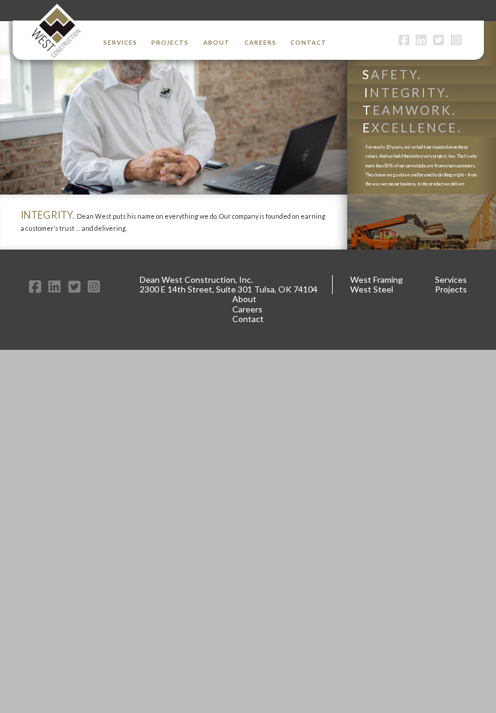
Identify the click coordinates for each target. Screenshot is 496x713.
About (216, 42)
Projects (170, 42)
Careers (260, 42)
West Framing (376, 279)
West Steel (371, 289)
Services (120, 42)
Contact (308, 42)
